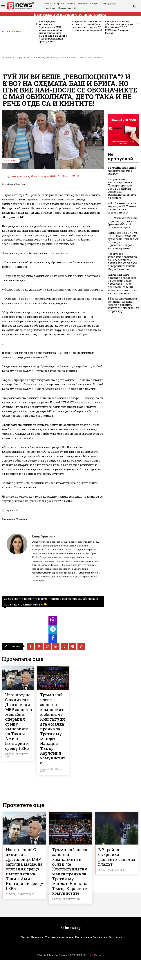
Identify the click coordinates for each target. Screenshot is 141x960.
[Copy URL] (81, 646)
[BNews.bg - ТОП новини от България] (20, 6)
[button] (134, 6)
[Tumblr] (64, 646)
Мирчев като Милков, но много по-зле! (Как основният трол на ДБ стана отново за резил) (87, 26)
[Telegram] (72, 646)
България (18, 57)
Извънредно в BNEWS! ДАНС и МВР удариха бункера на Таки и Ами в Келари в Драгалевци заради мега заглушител (123, 240)
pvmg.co (100, 955)
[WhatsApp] (47, 646)
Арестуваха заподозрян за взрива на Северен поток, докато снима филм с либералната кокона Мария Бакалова (122, 261)
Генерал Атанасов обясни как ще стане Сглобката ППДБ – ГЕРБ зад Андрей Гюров (119, 27)
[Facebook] (30, 646)
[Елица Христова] (17, 558)
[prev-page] (36, 24)
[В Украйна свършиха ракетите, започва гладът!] (116, 828)
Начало (7, 57)
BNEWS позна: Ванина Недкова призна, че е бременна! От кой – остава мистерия (123, 222)
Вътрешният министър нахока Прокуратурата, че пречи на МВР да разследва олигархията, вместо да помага (122, 188)
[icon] (52, 621)
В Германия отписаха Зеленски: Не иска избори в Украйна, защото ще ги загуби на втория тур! (123, 305)
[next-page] (137, 24)
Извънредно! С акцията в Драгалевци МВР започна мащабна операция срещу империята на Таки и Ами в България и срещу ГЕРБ (53, 31)
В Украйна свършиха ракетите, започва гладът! (122, 171)
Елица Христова (17, 184)
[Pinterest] (39, 646)
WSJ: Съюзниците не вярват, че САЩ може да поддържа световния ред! (122, 208)
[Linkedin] (55, 646)
